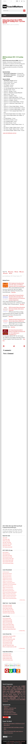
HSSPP (8, 691)
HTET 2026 (5, 537)
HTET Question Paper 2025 (8, 558)
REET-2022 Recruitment (7, 573)
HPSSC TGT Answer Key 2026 (9, 639)
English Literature (17, 688)
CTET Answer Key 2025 (7, 643)
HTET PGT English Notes (8, 659)
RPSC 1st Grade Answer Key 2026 (9, 646)
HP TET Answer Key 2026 (8, 640)
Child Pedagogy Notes (7, 653)
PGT (12, 276)
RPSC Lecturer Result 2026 (8, 624)
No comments (16, 24)
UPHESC (4, 699)
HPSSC (15, 689)
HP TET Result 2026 (7, 618)
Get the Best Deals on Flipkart (10, 712)
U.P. (22, 696)
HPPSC (8, 689)
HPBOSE (5, 689)
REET (7, 694)
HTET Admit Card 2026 (7, 555)
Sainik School (22, 694)
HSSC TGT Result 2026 (7, 621)
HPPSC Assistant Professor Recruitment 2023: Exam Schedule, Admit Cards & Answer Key (17, 309)
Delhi (9, 688)
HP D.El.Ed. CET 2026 (7, 543)
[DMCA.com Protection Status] (8, 737)
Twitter (16, 271)
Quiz (4, 694)
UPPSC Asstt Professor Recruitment (9, 596)
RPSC (10, 694)
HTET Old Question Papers (8, 563)
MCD (4, 692)
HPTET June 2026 (6, 540)
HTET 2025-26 (5, 552)
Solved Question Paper (10, 696)
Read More (13, 292)
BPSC (4, 686)
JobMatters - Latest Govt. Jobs (10, 708)
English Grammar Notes (7, 656)
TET (19, 696)
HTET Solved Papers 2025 (8, 560)
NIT (6, 692)
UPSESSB (12, 699)
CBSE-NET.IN (6, 706)
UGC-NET (12, 698)
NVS (9, 692)
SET (18, 694)
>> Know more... (22, 599)
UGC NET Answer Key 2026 (8, 645)
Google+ (22, 271)
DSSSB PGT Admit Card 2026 (9, 612)
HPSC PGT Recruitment (7, 574)
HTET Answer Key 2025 (7, 557)
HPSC (12, 689)
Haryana (17, 691)
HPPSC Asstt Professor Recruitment (9, 593)
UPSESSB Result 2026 (7, 619)
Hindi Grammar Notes (7, 655)
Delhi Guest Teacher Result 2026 (9, 629)
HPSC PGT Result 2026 (7, 622)
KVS (24, 691)
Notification (13, 692)
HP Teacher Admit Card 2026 (8, 611)
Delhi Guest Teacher (7, 545)
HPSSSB (19, 689)
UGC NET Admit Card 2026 (8, 609)
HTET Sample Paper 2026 (8, 561)
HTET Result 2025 (6, 553)
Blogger (20, 742)
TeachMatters (12, 741)
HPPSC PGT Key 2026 (7, 637)
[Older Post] (24, 346)
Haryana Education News (9, 709)
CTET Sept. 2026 (6, 539)
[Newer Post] (3, 346)
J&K (22, 691)
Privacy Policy (17, 741)
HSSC (4, 691)
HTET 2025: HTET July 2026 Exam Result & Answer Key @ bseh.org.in (12, 526)
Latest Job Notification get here (9, 133)
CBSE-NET (9, 686)
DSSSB (4, 688)
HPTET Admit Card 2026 (7, 608)
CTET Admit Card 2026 (7, 606)
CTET (23, 686)
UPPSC (8, 699)
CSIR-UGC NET (16, 686)
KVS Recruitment (6, 571)
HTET (12, 691)
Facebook (11, 271)
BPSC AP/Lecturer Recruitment (8, 590)
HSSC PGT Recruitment (7, 576)
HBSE (24, 687)
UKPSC (18, 697)
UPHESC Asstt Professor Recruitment (9, 595)
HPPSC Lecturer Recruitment (8, 589)
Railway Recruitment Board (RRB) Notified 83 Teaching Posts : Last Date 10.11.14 (14, 21)
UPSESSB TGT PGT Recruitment (9, 584)
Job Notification (7, 276)
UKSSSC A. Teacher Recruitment (9, 582)
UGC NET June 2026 (7, 542)
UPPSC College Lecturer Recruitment (9, 598)
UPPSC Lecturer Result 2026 (8, 627)
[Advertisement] (14, 40)
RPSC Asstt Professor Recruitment (10, 592)
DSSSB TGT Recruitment (7, 579)
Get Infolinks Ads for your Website (10, 714)
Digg (11, 273)
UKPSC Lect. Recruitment (7, 581)
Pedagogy (19, 692)
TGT (21, 276)
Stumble (6, 273)
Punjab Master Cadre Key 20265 (9, 636)
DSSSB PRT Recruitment (7, 578)
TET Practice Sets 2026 (7, 547)
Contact (12, 742)
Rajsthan (15, 694)
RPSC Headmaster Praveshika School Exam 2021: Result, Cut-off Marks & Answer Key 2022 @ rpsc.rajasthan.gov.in (17, 285)
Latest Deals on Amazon (8, 711)
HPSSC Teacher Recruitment (8, 587)
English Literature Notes (7, 658)
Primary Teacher (16, 276)
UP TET (23, 697)
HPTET (23, 689)
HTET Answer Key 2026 (7, 642)
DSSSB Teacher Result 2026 (8, 625)
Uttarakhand (17, 699)
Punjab (23, 692)
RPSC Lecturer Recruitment (8, 585)
